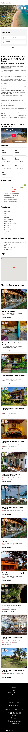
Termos (14, 694)
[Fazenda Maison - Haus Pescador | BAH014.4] (14, 658)
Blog (14, 699)
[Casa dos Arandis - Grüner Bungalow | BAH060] (14, 396)
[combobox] (15, 42)
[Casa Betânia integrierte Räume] (14, 594)
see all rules (4, 204)
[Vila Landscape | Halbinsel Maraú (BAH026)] (14, 495)
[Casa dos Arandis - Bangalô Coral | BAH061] (14, 429)
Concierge (14, 696)
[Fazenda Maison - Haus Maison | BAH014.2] (14, 625)
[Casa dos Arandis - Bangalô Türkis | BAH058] (14, 330)
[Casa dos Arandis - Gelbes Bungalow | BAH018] (14, 363)
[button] (5, 24)
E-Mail (14, 47)
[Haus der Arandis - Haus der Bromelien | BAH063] (14, 462)
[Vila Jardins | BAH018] (14, 299)
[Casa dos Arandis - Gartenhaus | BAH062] (14, 528)
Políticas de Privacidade (14, 692)
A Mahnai (14, 690)
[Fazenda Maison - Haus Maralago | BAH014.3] (14, 561)
